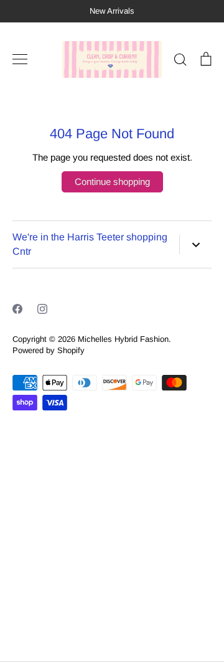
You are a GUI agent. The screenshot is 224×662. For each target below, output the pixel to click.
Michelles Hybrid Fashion (123, 339)
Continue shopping (112, 181)
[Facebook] (17, 308)
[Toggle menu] (20, 59)
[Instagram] (42, 308)
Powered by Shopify (48, 350)
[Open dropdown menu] (195, 244)
